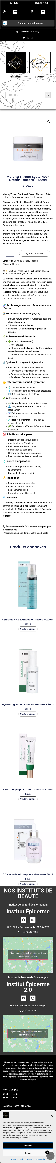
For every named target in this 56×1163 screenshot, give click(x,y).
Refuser (28, 1153)
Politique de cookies (17, 1159)
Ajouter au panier (34, 253)
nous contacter (10, 1071)
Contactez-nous (34, 526)
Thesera (34, 261)
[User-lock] (32, 37)
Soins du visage (21, 261)
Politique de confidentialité (35, 1159)
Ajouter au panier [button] (28, 629)
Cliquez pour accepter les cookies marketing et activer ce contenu (28, 954)
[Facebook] (24, 37)
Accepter (28, 1145)
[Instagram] (28, 37)
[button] (51, 1115)
